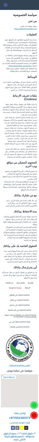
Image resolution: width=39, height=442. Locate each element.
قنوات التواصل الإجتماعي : (19, 422)
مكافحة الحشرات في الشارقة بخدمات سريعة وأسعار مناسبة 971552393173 (20, 315)
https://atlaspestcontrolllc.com (25, 29)
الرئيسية (30, 282)
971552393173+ (19, 417)
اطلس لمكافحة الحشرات (19, 365)
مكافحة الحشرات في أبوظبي (19, 295)
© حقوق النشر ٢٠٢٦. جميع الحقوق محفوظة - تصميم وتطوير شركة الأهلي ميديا (19, 436)
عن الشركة (9, 282)
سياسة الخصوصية (15, 287)
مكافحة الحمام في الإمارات (19, 326)
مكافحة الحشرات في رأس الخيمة (19, 310)
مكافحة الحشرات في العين (19, 300)
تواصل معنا (20, 282)
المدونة (27, 287)
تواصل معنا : (20, 413)
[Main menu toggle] (5, 5)
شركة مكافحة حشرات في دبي (19, 321)
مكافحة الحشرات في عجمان (19, 305)
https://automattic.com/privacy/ (20, 66)
